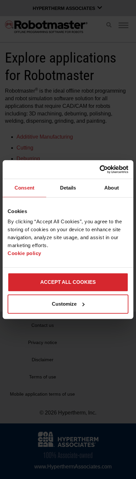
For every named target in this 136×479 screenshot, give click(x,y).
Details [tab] (68, 188)
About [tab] (111, 188)
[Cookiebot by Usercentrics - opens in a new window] (99, 169)
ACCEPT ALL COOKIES (68, 282)
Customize (64, 304)
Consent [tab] (24, 188)
